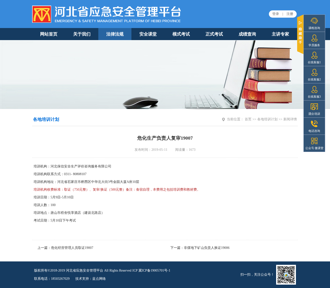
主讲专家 (280, 34)
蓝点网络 (99, 279)
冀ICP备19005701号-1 (154, 270)
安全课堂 (148, 34)
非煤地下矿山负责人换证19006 (207, 248)
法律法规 (115, 34)
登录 (275, 14)
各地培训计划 (267, 119)
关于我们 (82, 34)
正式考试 (214, 34)
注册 (290, 14)
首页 (248, 119)
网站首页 (48, 34)
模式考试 (181, 34)
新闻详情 (290, 119)
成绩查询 (247, 34)
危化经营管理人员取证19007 (72, 248)
